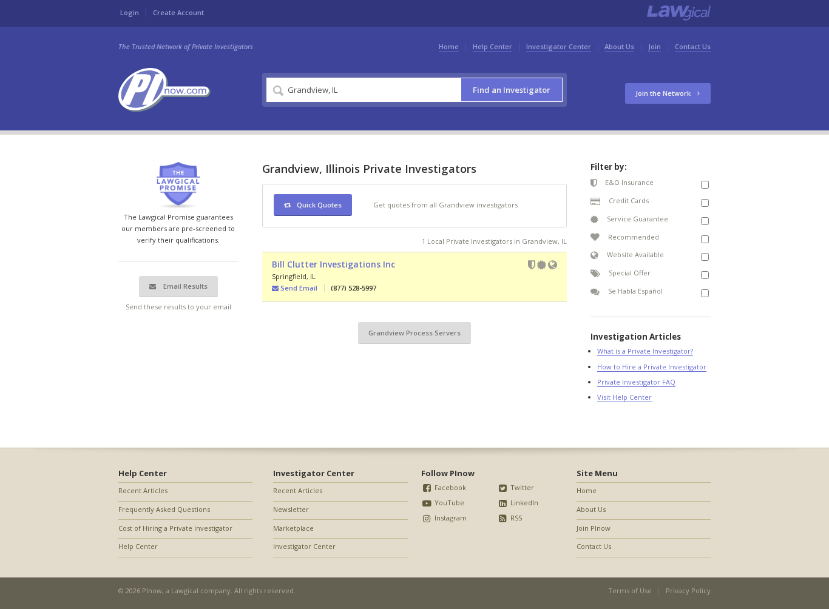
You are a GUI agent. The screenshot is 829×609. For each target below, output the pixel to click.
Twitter (521, 487)
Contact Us (693, 46)
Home (449, 46)
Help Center (492, 46)
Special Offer (629, 272)
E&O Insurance (628, 182)
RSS (515, 517)
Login (129, 12)
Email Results (184, 286)
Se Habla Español (634, 290)
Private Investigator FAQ (636, 381)
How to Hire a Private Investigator (651, 366)
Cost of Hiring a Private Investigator (175, 528)
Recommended (632, 236)
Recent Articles (142, 490)
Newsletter (291, 509)
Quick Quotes (319, 204)
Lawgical (184, 590)
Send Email (298, 287)
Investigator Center (558, 46)
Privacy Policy (688, 590)
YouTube (448, 502)
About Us (619, 46)
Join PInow (594, 528)
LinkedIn (523, 502)
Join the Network (663, 93)
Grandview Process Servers (414, 332)
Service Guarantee (636, 218)
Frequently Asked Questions (164, 509)
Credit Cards (628, 200)
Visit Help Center (624, 397)
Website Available (634, 254)
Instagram (450, 517)
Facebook (449, 487)
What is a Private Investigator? (645, 350)
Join (654, 46)
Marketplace (293, 528)
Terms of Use (630, 590)
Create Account (178, 12)
